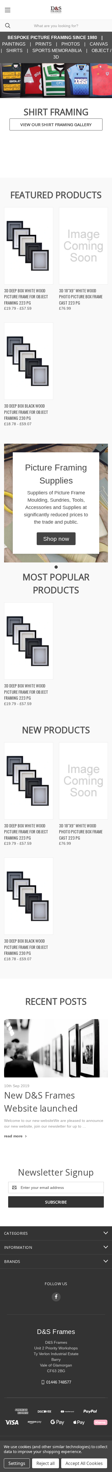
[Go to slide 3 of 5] (103, 115)
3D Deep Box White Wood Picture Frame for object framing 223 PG (26, 296)
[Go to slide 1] (56, 567)
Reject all (45, 1463)
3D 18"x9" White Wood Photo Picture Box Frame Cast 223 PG (80, 296)
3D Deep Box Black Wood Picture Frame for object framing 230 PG (26, 412)
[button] (56, 538)
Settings (16, 1463)
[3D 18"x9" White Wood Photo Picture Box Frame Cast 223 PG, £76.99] (83, 245)
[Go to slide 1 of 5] (9, 115)
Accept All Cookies (84, 1463)
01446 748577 (58, 1382)
